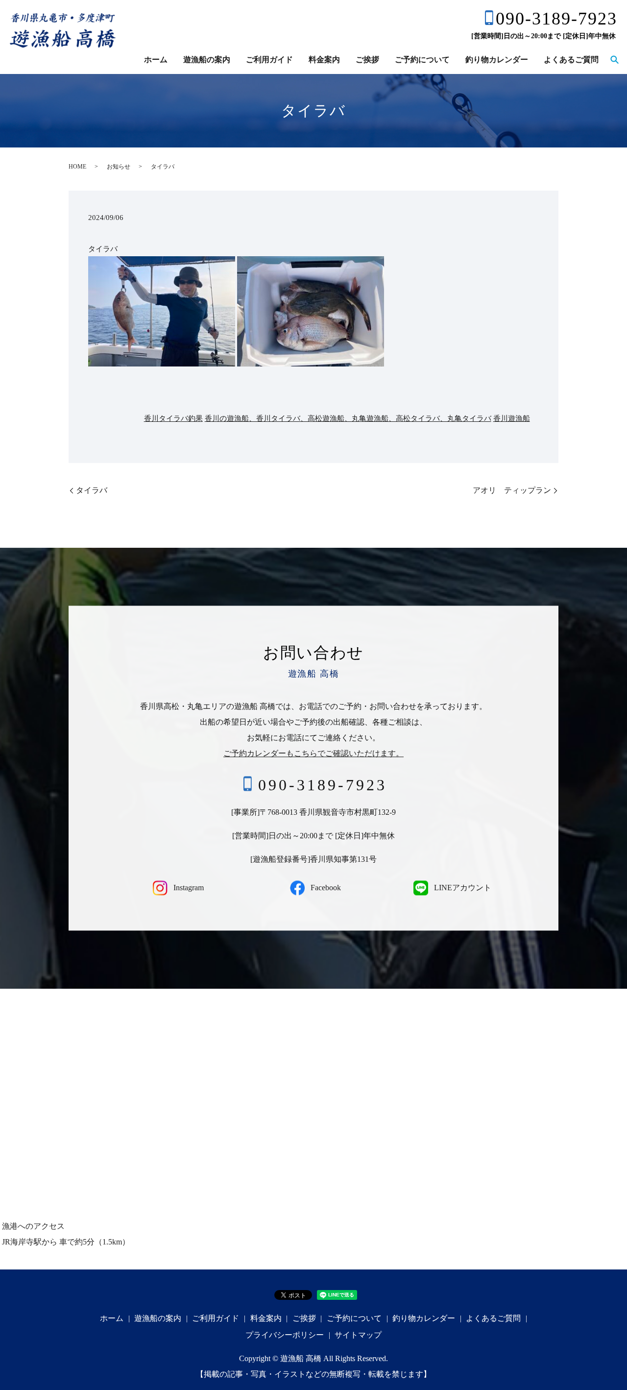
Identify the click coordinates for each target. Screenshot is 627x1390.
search (614, 60)
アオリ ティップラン (512, 490)
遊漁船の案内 (206, 59)
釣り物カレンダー (496, 59)
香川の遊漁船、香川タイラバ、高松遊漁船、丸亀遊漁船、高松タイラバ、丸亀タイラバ (348, 418)
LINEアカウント (461, 887)
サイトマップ (358, 1335)
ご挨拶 (367, 59)
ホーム (156, 59)
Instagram (187, 887)
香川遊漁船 (511, 418)
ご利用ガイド (269, 59)
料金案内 (324, 59)
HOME (77, 166)
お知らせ (118, 166)
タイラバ (91, 490)
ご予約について (422, 59)
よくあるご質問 (571, 59)
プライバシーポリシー (284, 1335)
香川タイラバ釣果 (173, 418)
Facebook (325, 887)
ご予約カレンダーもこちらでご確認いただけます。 (313, 753)
